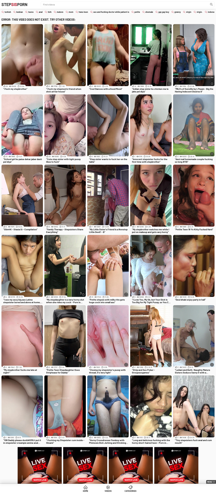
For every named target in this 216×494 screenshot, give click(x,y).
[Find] (211, 4)
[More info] (40, 84)
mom (71, 12)
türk (49, 12)
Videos (108, 491)
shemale (149, 12)
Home (85, 491)
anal (40, 12)
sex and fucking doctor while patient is (111, 12)
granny (177, 12)
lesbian (19, 12)
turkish (8, 12)
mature (60, 12)
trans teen (83, 12)
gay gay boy (163, 12)
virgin (188, 12)
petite (137, 12)
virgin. (199, 12)
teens (31, 12)
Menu (209, 482)
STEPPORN (14, 4)
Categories (130, 491)
